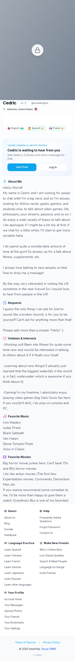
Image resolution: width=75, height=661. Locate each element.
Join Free (22, 167)
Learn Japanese (14, 572)
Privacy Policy (51, 642)
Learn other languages (17, 584)
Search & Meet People (53, 561)
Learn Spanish (12, 549)
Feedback (10, 535)
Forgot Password (50, 527)
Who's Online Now (51, 549)
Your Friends (11, 616)
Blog (7, 523)
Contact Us (46, 532)
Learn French (12, 561)
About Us (9, 517)
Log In (53, 167)
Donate (8, 529)
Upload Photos (13, 610)
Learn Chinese (13, 555)
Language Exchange (52, 567)
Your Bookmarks (14, 622)
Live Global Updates (52, 555)
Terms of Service (25, 642)
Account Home (13, 599)
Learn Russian (12, 578)
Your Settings (12, 628)
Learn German (12, 567)
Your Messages (13, 605)
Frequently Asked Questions (50, 519)
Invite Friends (48, 572)
